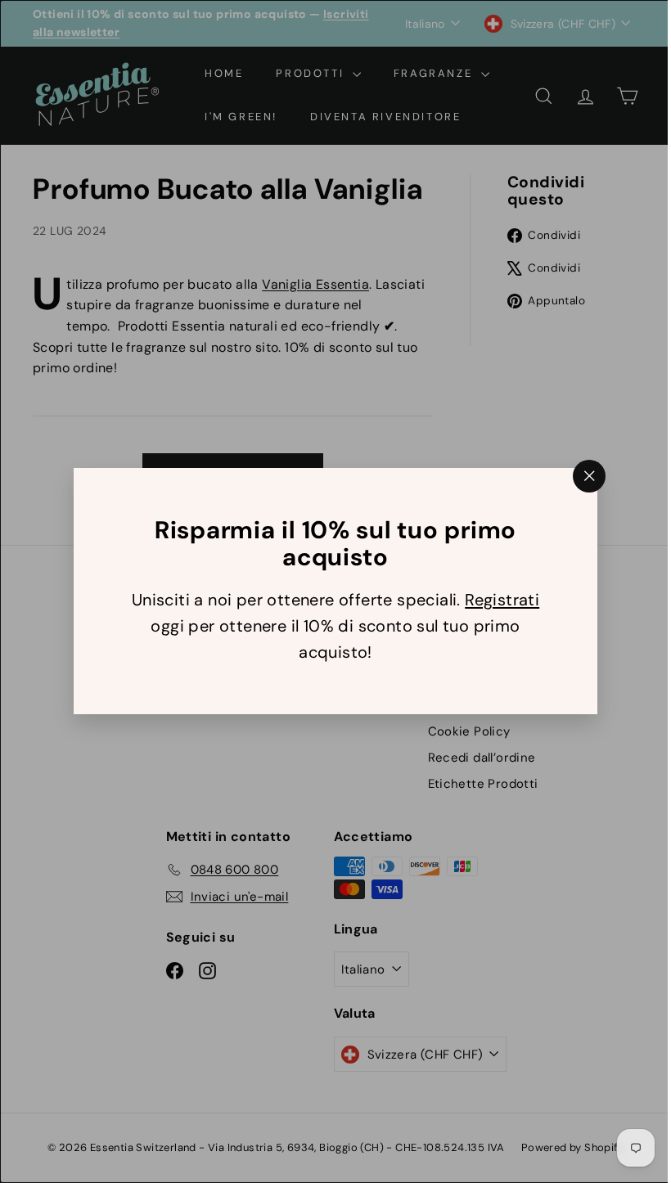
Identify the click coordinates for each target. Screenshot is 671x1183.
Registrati (496, 600)
